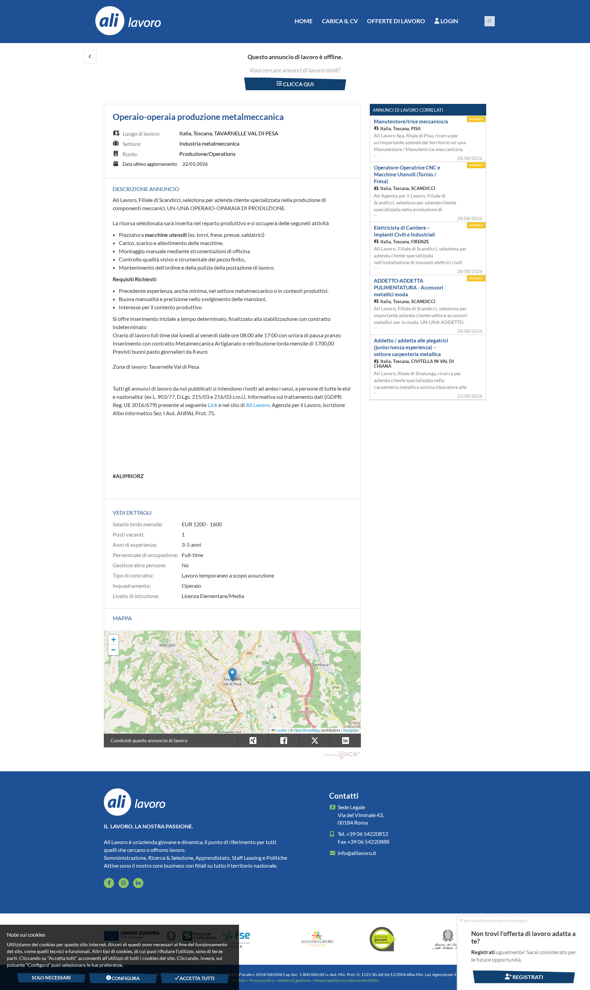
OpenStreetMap (307, 730)
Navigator (351, 730)
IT (490, 21)
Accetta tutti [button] (197, 978)
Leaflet (281, 730)
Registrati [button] (527, 977)
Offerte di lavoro (396, 21)
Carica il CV (340, 21)
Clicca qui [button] (298, 84)
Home (304, 21)
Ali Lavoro (258, 405)
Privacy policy (261, 980)
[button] (90, 57)
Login (448, 21)
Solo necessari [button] (51, 977)
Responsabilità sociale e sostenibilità (346, 980)
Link (212, 405)
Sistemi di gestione (294, 980)
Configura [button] (125, 978)
